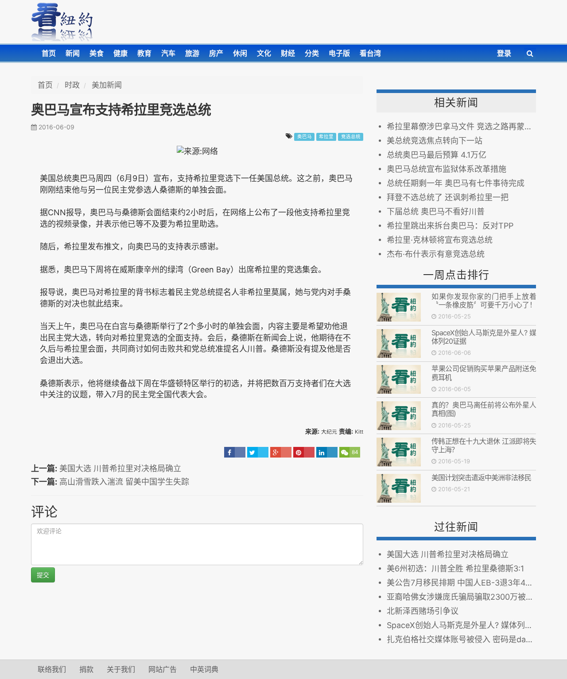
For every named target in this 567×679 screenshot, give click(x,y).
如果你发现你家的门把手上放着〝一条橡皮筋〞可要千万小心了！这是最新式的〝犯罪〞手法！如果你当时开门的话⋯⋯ (483, 309)
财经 (288, 53)
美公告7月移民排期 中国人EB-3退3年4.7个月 (461, 582)
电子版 (339, 53)
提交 (43, 574)
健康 (120, 53)
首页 (49, 53)
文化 (264, 53)
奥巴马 (304, 137)
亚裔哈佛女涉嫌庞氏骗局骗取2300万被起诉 (461, 596)
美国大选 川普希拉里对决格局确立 (120, 468)
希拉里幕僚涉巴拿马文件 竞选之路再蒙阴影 (461, 126)
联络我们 (52, 669)
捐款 (86, 669)
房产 (216, 53)
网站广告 (162, 669)
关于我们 (121, 669)
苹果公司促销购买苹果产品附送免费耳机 (483, 372)
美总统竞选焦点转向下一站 (434, 140)
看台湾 (370, 53)
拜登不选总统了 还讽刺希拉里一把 (448, 197)
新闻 (73, 53)
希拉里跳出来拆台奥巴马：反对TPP (450, 225)
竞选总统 (351, 137)
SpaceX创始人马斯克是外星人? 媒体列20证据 (483, 336)
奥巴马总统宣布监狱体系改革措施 (446, 169)
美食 (96, 53)
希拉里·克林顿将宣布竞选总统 (440, 239)
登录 (504, 53)
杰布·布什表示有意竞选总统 (436, 254)
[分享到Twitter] (257, 452)
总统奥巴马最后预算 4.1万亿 (436, 154)
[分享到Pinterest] (304, 452)
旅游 (192, 53)
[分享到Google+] (280, 452)
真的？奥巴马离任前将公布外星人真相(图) (483, 409)
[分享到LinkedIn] (327, 452)
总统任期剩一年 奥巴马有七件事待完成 (455, 183)
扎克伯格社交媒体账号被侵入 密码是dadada (461, 639)
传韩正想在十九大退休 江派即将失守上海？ (483, 445)
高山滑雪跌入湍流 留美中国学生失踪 (124, 481)
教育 (144, 53)
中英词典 (204, 669)
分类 (312, 53)
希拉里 (326, 137)
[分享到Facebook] (234, 452)
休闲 (240, 53)
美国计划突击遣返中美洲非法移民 (481, 477)
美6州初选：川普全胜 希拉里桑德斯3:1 (455, 568)
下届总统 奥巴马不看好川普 (436, 211)
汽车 (168, 53)
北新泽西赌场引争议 (422, 611)
